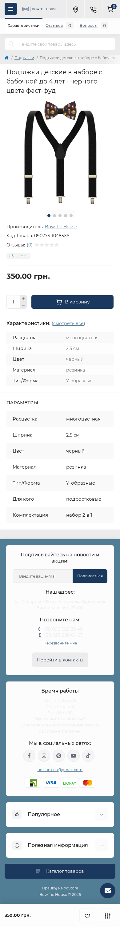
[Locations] (75, 9)
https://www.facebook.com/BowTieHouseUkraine (29, 756)
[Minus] (23, 305)
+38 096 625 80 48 (63, 629)
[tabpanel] (60, 151)
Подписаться (90, 576)
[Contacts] (93, 9)
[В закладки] (87, 915)
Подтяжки (24, 57)
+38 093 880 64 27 (63, 635)
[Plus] (23, 298)
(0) (30, 245)
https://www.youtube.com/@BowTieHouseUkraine (73, 756)
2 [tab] (54, 215)
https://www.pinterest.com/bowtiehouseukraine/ (59, 756)
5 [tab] (71, 215)
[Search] (11, 44)
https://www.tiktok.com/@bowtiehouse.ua (88, 756)
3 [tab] (60, 215)
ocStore (71, 888)
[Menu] (11, 9)
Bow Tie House (61, 227)
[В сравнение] (107, 915)
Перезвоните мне (60, 643)
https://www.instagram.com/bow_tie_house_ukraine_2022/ (44, 756)
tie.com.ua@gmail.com (60, 769)
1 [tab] (48, 215)
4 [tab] (65, 215)
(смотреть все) (68, 323)
